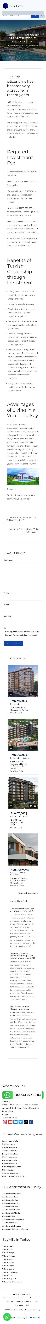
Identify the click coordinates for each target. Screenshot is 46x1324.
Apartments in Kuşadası (11, 1226)
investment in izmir (33, 1298)
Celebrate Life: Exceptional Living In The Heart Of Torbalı (18, 765)
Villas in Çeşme (8, 1269)
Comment (8, 560)
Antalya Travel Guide (21, 498)
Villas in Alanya (8, 1253)
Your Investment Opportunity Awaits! (19, 709)
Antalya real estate (10, 1150)
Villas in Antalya (8, 1256)
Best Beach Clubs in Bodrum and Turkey (19, 1007)
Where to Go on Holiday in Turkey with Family (24, 530)
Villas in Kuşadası (9, 1278)
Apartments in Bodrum (11, 1206)
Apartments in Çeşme (11, 1216)
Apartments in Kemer (11, 1210)
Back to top (36, 1310)
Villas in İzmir (7, 1249)
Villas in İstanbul (8, 1246)
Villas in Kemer (8, 1262)
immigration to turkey (23, 1301)
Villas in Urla (7, 1275)
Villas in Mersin (8, 1266)
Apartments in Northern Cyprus (15, 1229)
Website (7, 616)
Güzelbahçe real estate (11, 1167)
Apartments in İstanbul (11, 1193)
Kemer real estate (9, 1157)
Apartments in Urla (9, 1223)
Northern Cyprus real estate (13, 1176)
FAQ (27, 1305)
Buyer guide (21, 45)
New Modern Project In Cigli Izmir (16, 822)
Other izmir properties (28, 893)
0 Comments (33, 45)
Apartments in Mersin (11, 1213)
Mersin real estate (9, 1160)
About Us (16, 1294)
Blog (35, 1301)
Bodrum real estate (10, 1154)
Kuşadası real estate (10, 1173)
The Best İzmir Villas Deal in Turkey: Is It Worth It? (22, 909)
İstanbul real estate (10, 1141)
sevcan (12, 45)
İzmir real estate (8, 1144)
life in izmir (10, 1301)
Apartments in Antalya (11, 1203)
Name (6, 593)
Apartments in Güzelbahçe (13, 1219)
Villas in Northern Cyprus (12, 1282)
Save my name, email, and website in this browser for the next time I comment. (22, 633)
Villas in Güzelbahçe (10, 1272)
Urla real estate (8, 1170)
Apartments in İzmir (10, 1197)
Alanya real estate (9, 1147)
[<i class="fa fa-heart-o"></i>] (35, 693)
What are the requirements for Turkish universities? (22, 518)
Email (6, 604)
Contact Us (12, 489)
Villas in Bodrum (8, 1259)
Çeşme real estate (9, 1163)
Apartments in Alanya (11, 1200)
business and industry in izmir (13, 1298)
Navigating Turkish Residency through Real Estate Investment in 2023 (22, 955)
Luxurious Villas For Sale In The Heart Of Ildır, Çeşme (18, 880)
